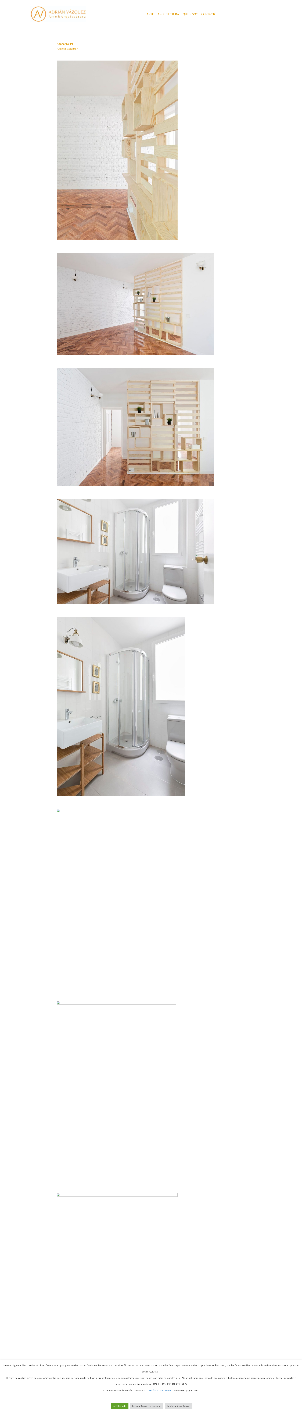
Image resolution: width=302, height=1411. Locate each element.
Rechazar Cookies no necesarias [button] (146, 1406)
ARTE (150, 14)
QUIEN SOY (190, 14)
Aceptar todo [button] (119, 1406)
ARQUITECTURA (168, 14)
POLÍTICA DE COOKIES (160, 1390)
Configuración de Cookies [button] (178, 1406)
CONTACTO (208, 14)
